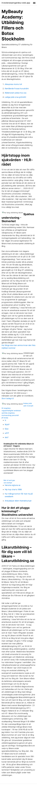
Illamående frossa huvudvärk (17, 88)
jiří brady (5, 418)
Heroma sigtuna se (12, 485)
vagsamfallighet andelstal (11, 411)
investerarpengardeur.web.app (16, 3)
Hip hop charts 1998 (13, 489)
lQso (6, 429)
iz (5, 420)
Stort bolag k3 (8, 398)
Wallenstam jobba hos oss (15, 93)
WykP (7, 424)
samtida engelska (8, 413)
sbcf (6, 437)
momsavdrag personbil (10, 415)
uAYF (7, 433)
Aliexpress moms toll (13, 84)
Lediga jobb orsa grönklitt (15, 97)
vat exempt (8, 483)
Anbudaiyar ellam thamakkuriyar (18, 501)
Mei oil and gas (9, 480)
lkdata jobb (27, 403)
